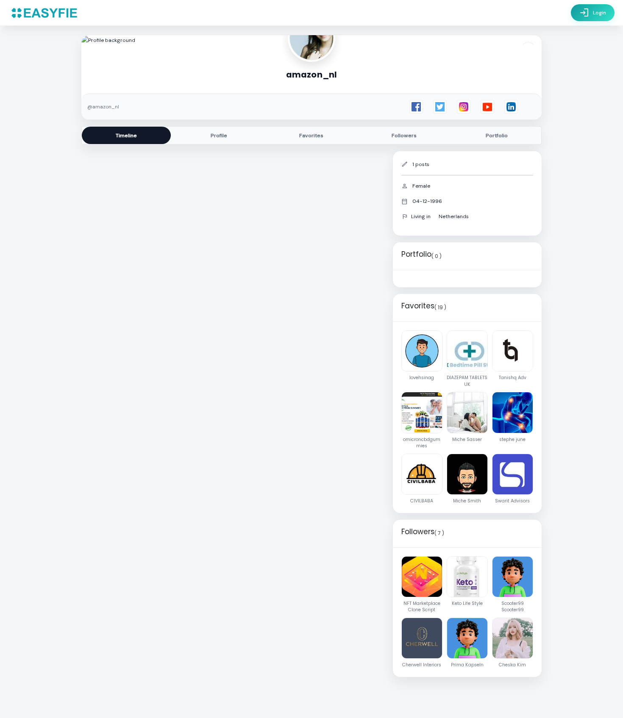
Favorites (311, 135)
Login (592, 13)
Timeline (126, 135)
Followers (404, 135)
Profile (219, 135)
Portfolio (497, 135)
